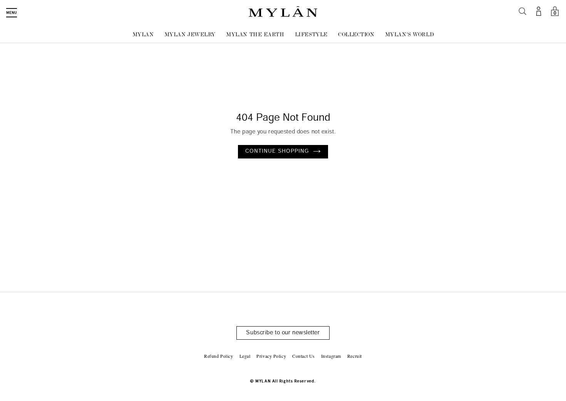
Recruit (354, 356)
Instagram (331, 356)
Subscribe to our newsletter (283, 333)
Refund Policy (218, 356)
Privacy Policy (271, 356)
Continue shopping (277, 151)
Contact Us (303, 356)
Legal (245, 356)
